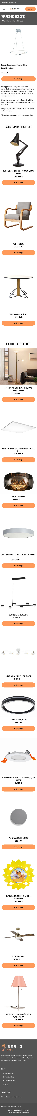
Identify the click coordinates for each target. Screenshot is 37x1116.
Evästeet (26, 1110)
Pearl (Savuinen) (18, 496)
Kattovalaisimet (17, 21)
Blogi (6, 1084)
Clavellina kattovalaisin (18, 615)
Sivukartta (25, 1113)
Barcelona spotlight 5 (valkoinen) (18, 676)
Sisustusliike (9, 1073)
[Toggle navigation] (3, 8)
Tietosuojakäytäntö (14, 1113)
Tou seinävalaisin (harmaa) (18, 838)
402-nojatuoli (18, 244)
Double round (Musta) (18, 720)
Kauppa (30, 9)
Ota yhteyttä (17, 1110)
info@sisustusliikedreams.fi (9, 2)
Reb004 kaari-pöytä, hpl (18, 314)
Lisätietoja (18, 79)
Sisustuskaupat (10, 1081)
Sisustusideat (9, 1077)
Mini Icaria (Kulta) (18, 956)
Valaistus (6, 21)
